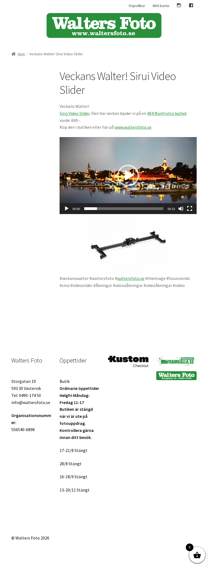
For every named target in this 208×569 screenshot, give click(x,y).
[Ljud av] (181, 208)
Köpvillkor (137, 5)
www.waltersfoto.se (133, 127)
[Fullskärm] (189, 208)
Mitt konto (161, 5)
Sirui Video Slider (75, 113)
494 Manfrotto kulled (166, 113)
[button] (128, 175)
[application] (128, 175)
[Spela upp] (66, 208)
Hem (21, 53)
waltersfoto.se (130, 278)
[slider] (123, 208)
